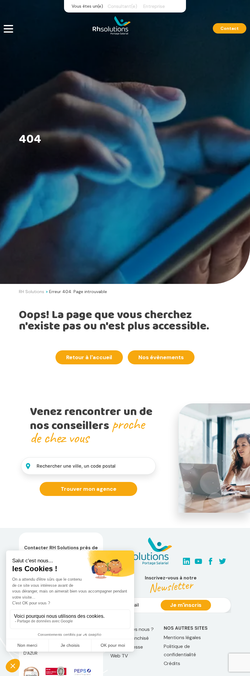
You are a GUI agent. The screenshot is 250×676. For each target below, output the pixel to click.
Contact (229, 28)
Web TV (119, 656)
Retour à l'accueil (89, 357)
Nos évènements (161, 357)
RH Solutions (31, 291)
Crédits (172, 663)
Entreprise (154, 6)
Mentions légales (182, 637)
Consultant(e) (122, 6)
